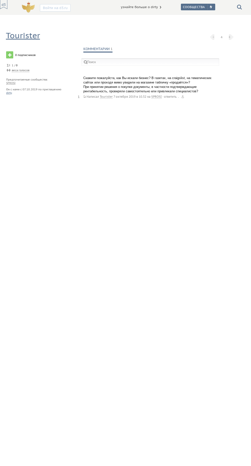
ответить (170, 96)
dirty (9, 93)
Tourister (23, 35)
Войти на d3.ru (55, 8)
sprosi (10, 83)
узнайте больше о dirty (139, 7)
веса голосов (20, 70)
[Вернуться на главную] (3, 4)
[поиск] (239, 6)
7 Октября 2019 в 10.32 (129, 96)
